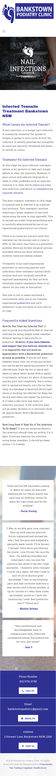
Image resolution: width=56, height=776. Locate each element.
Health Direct (40, 767)
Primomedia (46, 764)
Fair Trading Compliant (20, 767)
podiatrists (23, 302)
